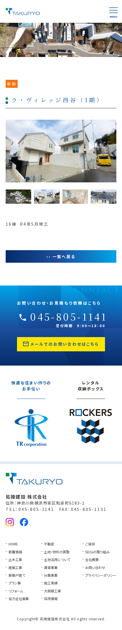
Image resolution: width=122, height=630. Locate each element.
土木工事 (15, 559)
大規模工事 (52, 590)
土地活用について (57, 559)
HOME (13, 543)
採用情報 (51, 598)
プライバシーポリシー (100, 575)
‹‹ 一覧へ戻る (61, 256)
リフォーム (16, 590)
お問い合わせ (95, 567)
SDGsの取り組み (97, 551)
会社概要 (92, 559)
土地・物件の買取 (57, 551)
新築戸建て (17, 575)
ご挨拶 (90, 543)
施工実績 (51, 582)
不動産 (49, 543)
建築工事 (15, 567)
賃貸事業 (51, 567)
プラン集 (15, 582)
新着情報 (15, 551)
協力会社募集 (19, 598)
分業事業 (51, 575)
